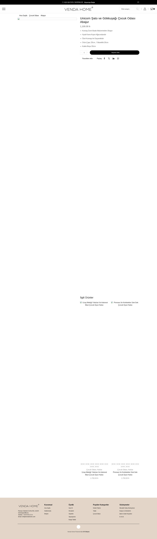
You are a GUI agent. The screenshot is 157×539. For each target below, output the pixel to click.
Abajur (43, 15)
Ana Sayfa (23, 15)
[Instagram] (78, 527)
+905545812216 (28, 515)
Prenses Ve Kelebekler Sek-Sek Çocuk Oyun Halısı (125, 473)
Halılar (99, 470)
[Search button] (137, 9)
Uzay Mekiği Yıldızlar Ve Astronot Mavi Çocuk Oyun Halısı (94, 473)
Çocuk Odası (34, 15)
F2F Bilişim (86, 531)
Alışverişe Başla (89, 2)
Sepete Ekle (115, 52)
